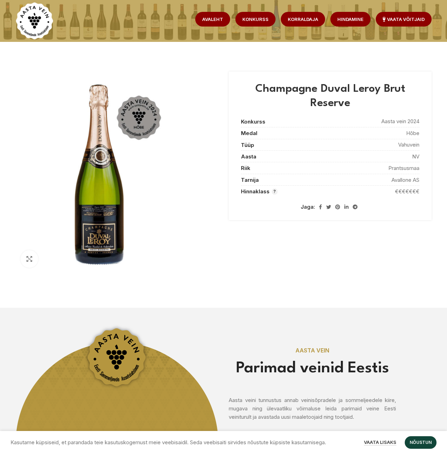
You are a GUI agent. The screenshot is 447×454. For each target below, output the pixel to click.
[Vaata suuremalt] (29, 259)
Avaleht (212, 19)
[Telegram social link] (355, 206)
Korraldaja (303, 19)
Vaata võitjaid (406, 19)
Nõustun (421, 442)
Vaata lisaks (380, 442)
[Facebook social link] (320, 206)
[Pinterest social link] (337, 206)
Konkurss (255, 19)
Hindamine (350, 19)
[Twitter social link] (328, 206)
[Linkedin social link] (346, 206)
